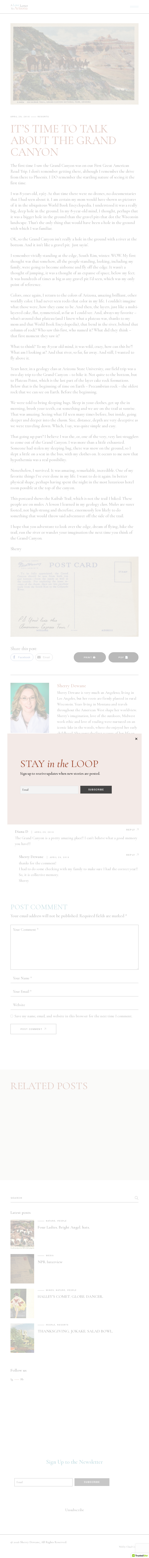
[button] (136, 738)
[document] (74, 779)
